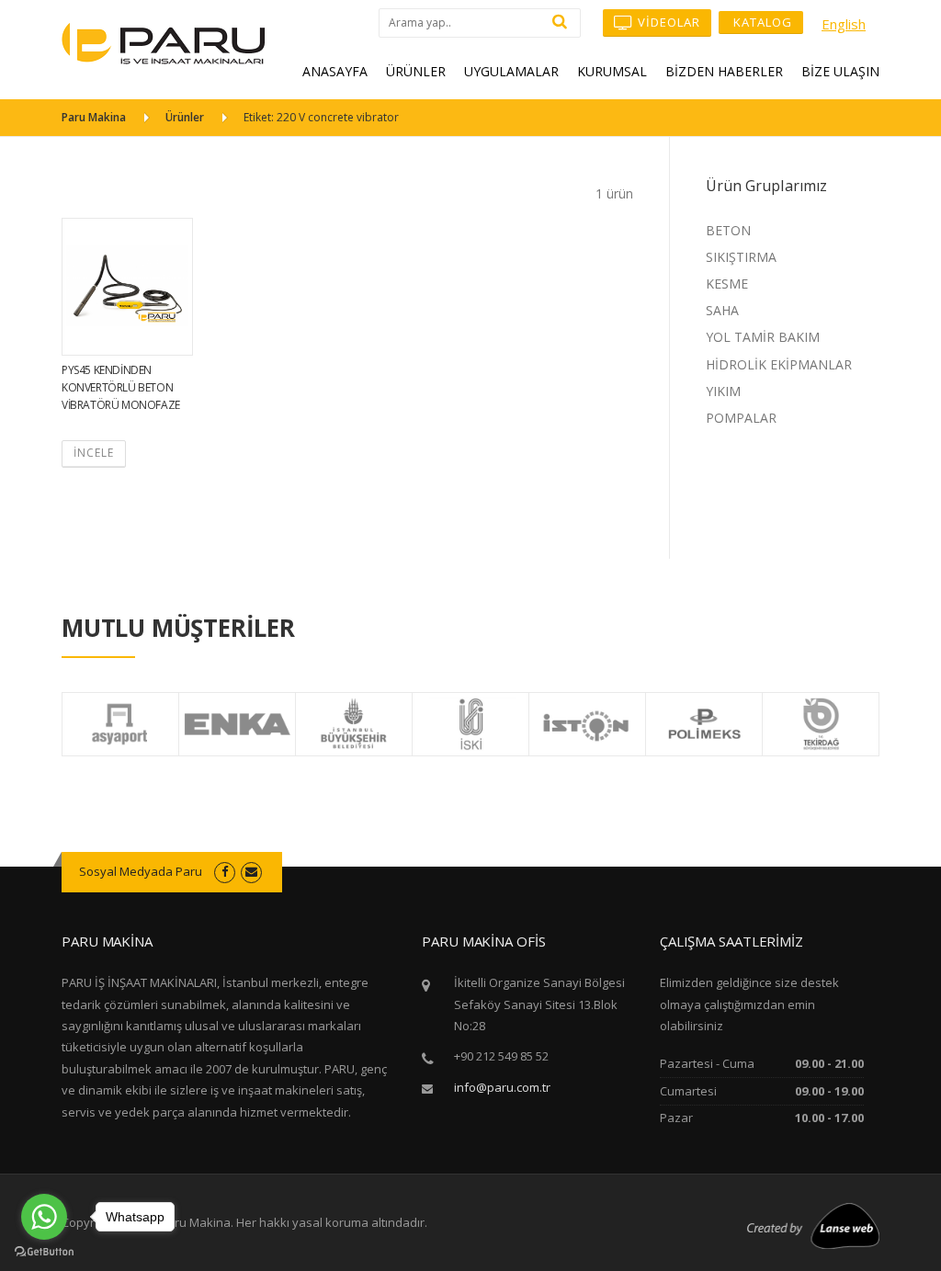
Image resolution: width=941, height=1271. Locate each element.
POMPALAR (741, 417)
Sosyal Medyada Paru (140, 871)
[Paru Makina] (164, 42)
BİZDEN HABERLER (724, 71)
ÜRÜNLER (416, 71)
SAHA (722, 310)
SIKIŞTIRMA (741, 257)
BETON (728, 230)
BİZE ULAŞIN (840, 71)
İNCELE (94, 452)
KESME (727, 283)
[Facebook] (224, 871)
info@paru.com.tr (502, 1087)
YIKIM (723, 391)
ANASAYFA (335, 71)
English (844, 24)
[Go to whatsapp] (44, 1217)
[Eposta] (251, 871)
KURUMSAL (612, 71)
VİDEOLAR (667, 22)
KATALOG (761, 22)
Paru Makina (94, 117)
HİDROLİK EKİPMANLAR (779, 364)
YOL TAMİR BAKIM (763, 337)
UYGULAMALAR (511, 71)
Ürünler (184, 117)
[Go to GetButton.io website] (44, 1252)
